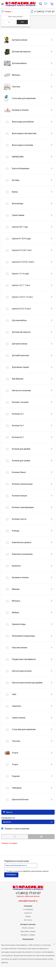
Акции (28, 916)
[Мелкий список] (41, 836)
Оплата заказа (28, 928)
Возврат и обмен (28, 935)
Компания (28, 906)
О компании (28, 909)
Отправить (11, 875)
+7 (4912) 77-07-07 (44, 11)
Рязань (8, 11)
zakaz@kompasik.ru (28, 901)
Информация (28, 939)
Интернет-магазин (28, 924)
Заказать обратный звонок (28, 896)
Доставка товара (28, 931)
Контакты (28, 920)
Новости (28, 913)
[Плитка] (14, 836)
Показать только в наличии (16, 829)
